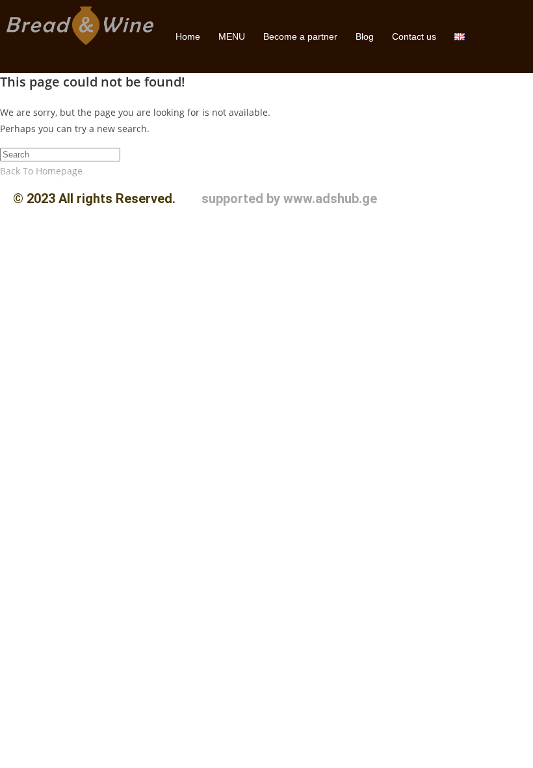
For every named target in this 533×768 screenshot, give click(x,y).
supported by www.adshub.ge (289, 198)
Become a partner (300, 36)
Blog (365, 36)
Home (188, 36)
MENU (231, 36)
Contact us (414, 36)
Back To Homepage (41, 171)
